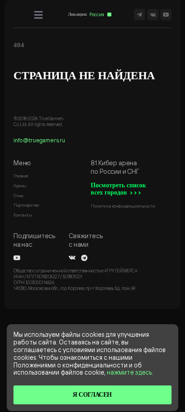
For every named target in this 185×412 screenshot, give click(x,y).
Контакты (22, 214)
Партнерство (26, 205)
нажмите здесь (129, 372)
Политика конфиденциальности (123, 205)
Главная (20, 175)
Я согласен (92, 394)
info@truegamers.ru (39, 140)
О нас (18, 195)
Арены (19, 185)
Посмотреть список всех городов (118, 189)
